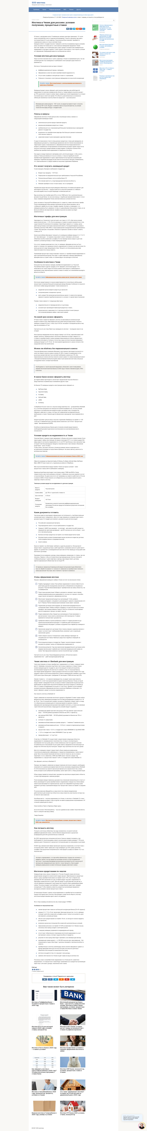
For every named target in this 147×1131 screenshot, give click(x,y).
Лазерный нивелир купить (69, 17)
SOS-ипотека (38, 2)
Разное (71, 9)
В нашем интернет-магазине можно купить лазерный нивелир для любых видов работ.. (73, 14)
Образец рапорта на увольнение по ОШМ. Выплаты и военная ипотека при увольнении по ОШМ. (107, 37)
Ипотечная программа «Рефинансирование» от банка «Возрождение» (107, 62)
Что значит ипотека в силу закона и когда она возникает (107, 54)
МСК (65, 9)
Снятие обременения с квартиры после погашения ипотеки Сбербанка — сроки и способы (106, 27)
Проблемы (36, 9)
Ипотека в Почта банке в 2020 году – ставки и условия (107, 69)
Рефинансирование (54, 9)
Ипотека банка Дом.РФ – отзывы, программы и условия (107, 46)
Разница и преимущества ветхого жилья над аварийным (107, 77)
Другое (78, 9)
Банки (44, 9)
